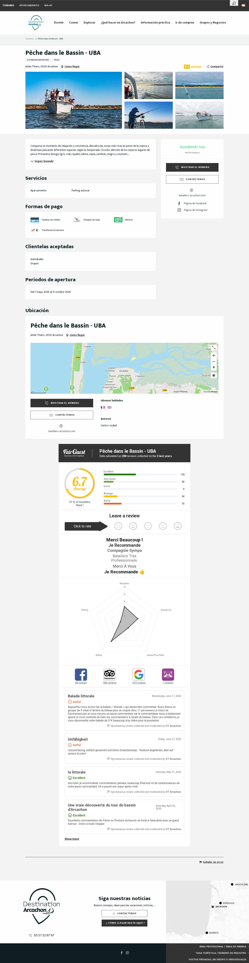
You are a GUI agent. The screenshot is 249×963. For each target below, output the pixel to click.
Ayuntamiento (29, 5)
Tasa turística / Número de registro (221, 953)
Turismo (8, 5)
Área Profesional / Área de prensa (222, 946)
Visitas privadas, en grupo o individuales (217, 959)
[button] (234, 3)
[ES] (243, 5)
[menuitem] (35, 23)
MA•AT (48, 5)
